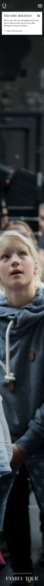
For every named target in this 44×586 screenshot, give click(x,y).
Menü (40, 6)
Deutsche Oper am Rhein (4, 5)
